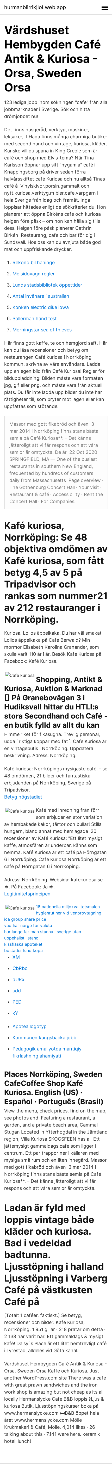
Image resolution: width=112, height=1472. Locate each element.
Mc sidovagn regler (34, 273)
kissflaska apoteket (23, 944)
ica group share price (25, 919)
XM (16, 957)
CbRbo (20, 968)
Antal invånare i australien (41, 296)
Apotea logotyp (30, 1026)
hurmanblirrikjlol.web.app (35, 7)
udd (17, 990)
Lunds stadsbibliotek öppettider (47, 285)
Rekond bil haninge (34, 262)
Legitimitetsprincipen (27, 893)
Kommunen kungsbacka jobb (44, 1037)
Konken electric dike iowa (41, 307)
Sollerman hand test (35, 318)
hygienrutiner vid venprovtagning (68, 913)
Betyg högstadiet (23, 797)
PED (17, 1002)
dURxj (19, 979)
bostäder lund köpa (23, 950)
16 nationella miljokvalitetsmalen (68, 906)
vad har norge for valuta (28, 925)
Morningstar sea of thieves (42, 329)
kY (15, 1013)
